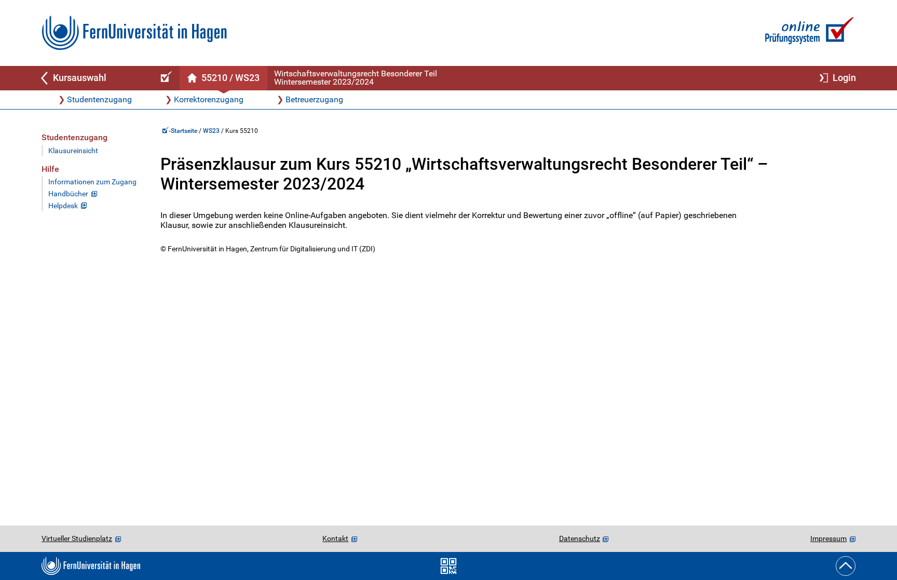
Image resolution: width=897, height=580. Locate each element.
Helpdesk (63, 205)
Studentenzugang (99, 99)
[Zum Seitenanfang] (845, 566)
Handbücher (68, 194)
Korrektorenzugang (208, 99)
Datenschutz (579, 538)
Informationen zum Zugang (92, 182)
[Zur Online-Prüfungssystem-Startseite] (807, 33)
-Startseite (184, 130)
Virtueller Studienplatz (77, 538)
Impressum (828, 538)
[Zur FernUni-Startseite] (134, 33)
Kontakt (335, 538)
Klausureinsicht (73, 150)
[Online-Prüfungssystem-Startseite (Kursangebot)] (165, 78)
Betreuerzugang (314, 99)
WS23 (211, 130)
